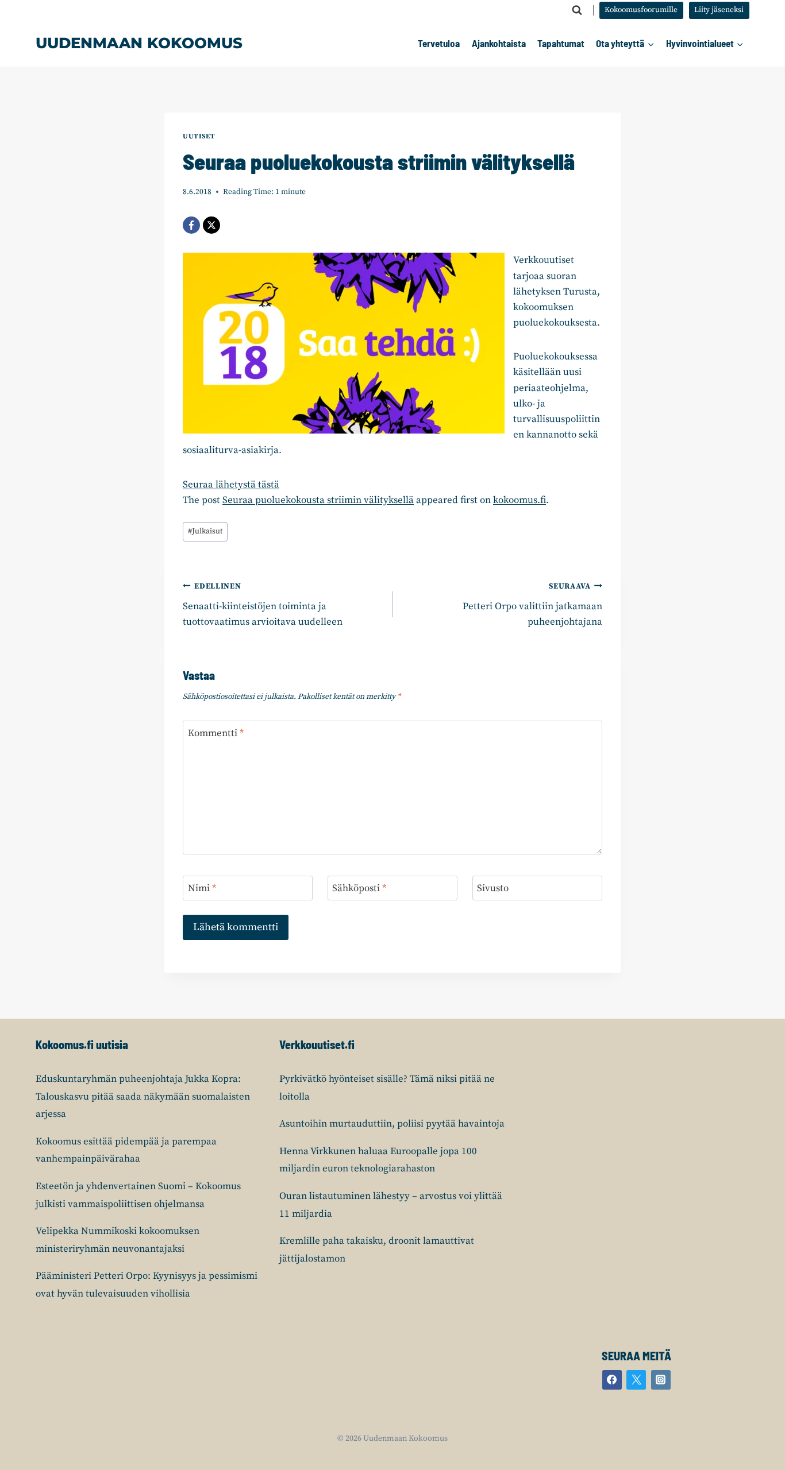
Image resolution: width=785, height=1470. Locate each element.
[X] (211, 225)
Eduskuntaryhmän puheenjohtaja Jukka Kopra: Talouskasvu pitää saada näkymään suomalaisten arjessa (143, 1096)
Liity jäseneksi (719, 10)
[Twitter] (636, 1380)
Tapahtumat (560, 43)
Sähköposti (359, 888)
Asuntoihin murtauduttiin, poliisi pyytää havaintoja (392, 1123)
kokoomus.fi (519, 500)
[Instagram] (661, 1380)
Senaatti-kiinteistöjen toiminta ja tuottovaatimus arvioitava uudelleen (263, 605)
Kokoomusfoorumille (641, 10)
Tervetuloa (439, 43)
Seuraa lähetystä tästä (231, 484)
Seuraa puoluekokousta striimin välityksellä (318, 500)
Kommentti (216, 733)
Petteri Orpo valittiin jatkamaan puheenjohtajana (532, 605)
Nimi (202, 888)
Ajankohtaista (499, 43)
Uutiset (199, 136)
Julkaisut (205, 531)
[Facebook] (191, 225)
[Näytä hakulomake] (577, 10)
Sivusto (493, 888)
